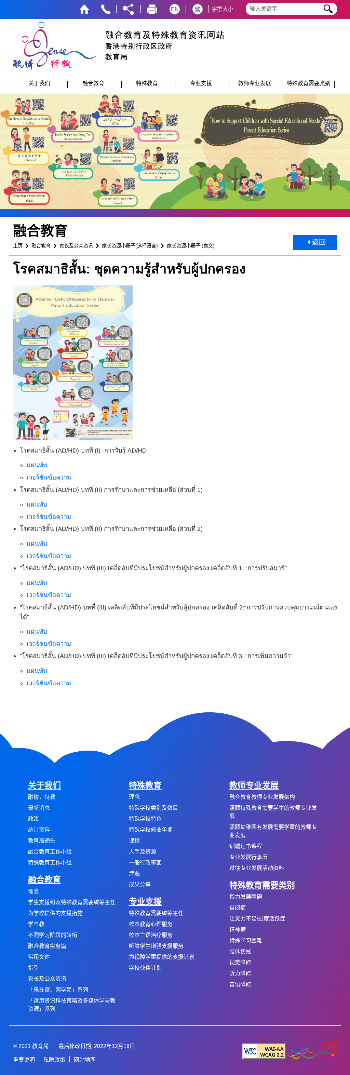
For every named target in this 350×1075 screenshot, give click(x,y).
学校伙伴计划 (145, 968)
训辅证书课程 (245, 846)
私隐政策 (54, 1060)
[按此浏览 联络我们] (106, 9)
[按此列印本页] (152, 9)
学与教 (36, 924)
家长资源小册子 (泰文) (191, 245)
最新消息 (39, 808)
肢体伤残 (240, 951)
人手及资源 (142, 852)
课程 (134, 841)
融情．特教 (41, 797)
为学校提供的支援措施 (55, 913)
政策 (33, 819)
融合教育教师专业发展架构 (262, 797)
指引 (33, 968)
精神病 (237, 929)
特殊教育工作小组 (50, 862)
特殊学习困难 (245, 940)
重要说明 (24, 1060)
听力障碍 (240, 973)
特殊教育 (145, 785)
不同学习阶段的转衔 (52, 935)
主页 (18, 245)
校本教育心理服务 (151, 924)
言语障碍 (240, 984)
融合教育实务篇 (47, 946)
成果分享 (140, 884)
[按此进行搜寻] (328, 9)
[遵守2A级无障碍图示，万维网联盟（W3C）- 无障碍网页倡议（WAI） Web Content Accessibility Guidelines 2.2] (264, 1051)
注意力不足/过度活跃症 (257, 919)
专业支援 (145, 901)
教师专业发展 (254, 785)
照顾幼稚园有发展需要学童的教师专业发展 (273, 831)
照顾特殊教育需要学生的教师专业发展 (273, 812)
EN (175, 9)
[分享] (128, 9)
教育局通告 (41, 841)
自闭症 (237, 908)
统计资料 (39, 830)
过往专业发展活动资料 (256, 868)
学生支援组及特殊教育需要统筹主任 (72, 902)
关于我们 (44, 785)
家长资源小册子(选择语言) (130, 245)
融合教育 (41, 245)
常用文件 (39, 957)
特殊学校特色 (145, 819)
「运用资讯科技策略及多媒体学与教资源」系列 (72, 1005)
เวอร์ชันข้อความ (49, 477)
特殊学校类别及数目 (153, 808)
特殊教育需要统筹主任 (156, 913)
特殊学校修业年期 (151, 830)
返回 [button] (318, 242)
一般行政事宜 (145, 862)
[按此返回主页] (84, 9)
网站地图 (85, 1060)
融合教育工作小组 (50, 852)
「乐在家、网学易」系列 (58, 990)
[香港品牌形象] (312, 1051)
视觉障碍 (240, 962)
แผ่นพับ (37, 465)
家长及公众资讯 (76, 245)
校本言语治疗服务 (151, 935)
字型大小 (222, 9)
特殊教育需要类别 (262, 885)
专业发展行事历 (248, 857)
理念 (33, 891)
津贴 (134, 873)
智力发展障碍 (245, 897)
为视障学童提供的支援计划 (161, 957)
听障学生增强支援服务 (156, 946)
